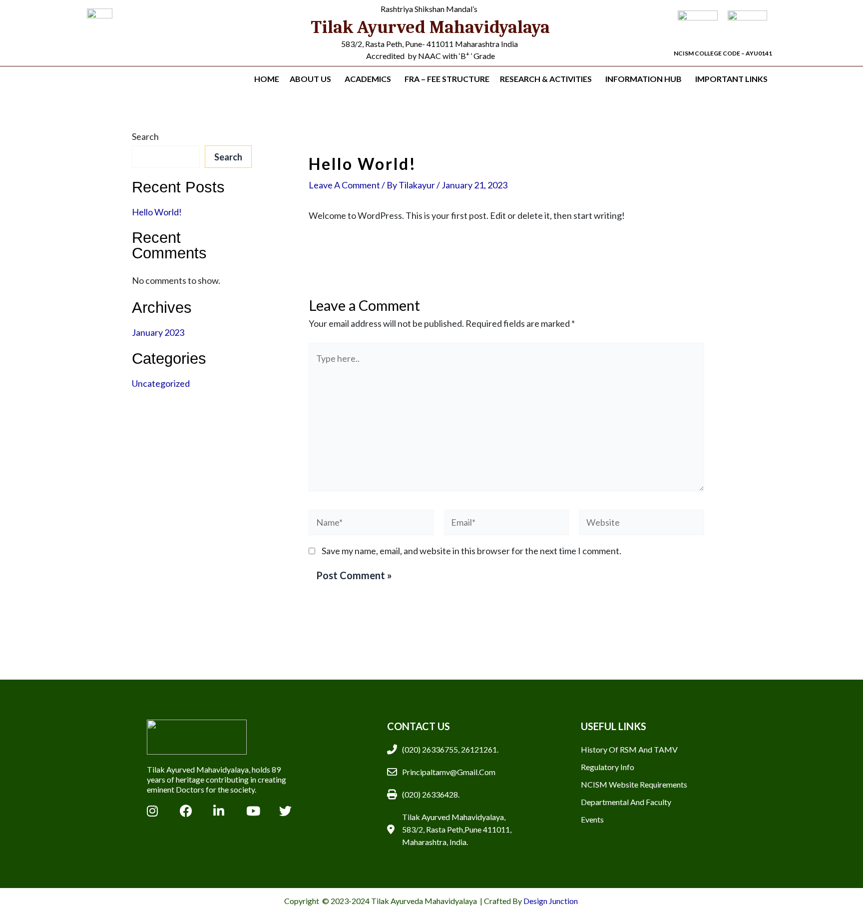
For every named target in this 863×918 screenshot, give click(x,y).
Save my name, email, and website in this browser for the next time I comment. (471, 550)
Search (145, 136)
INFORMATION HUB (643, 78)
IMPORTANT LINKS (731, 78)
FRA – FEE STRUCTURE (447, 78)
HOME (266, 78)
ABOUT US (310, 78)
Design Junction (551, 901)
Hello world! (157, 211)
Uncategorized (161, 383)
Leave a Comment (344, 184)
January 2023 (158, 332)
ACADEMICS (368, 78)
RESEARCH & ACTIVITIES (546, 78)
